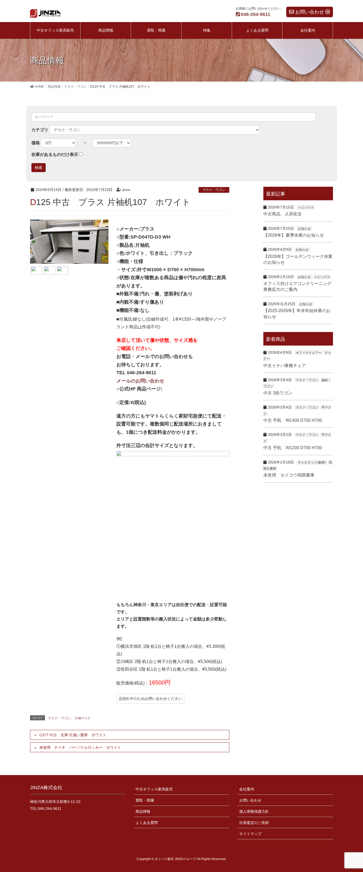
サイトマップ (250, 834)
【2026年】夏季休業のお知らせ (293, 235)
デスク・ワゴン (214, 190)
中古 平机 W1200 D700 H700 (292, 447)
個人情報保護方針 (254, 811)
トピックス (306, 207)
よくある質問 (147, 822)
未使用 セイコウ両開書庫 (288, 475)
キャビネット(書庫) (312, 462)
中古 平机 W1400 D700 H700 (292, 420)
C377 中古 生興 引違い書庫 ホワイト (72, 735)
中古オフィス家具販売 (154, 789)
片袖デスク (83, 718)
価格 (35, 143)
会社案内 (246, 789)
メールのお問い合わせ (140, 381)
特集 (206, 30)
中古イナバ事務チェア (284, 365)
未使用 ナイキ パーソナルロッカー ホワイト (80, 747)
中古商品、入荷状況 (282, 214)
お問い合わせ (250, 800)
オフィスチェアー (308, 353)
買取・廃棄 (145, 800)
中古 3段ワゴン (277, 393)
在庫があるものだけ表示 (54, 154)
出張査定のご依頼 (254, 822)
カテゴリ (39, 129)
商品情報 (143, 811)
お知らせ (304, 229)
